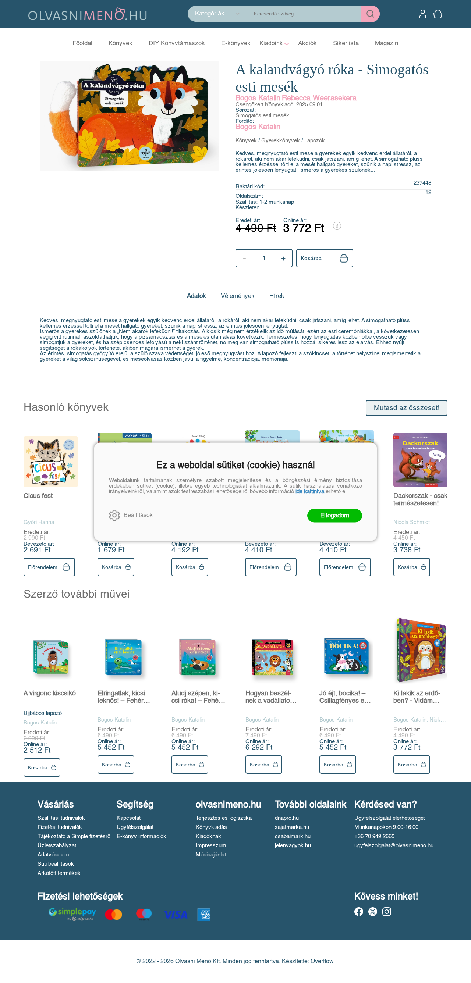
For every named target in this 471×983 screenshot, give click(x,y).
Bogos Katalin (258, 98)
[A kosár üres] (438, 14)
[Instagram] (386, 911)
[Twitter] (372, 911)
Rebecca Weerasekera (319, 98)
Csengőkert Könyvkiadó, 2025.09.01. (280, 104)
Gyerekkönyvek (280, 140)
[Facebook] (358, 911)
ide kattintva (309, 491)
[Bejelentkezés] (422, 14)
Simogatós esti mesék (262, 115)
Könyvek (246, 140)
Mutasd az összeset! (406, 408)
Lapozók (314, 140)
